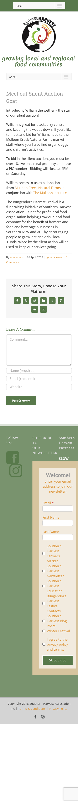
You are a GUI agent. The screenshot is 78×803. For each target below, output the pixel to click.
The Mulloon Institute (50, 192)
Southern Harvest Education (55, 586)
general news (54, 257)
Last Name (50, 531)
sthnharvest (17, 257)
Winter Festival (58, 631)
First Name (50, 517)
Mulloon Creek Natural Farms (38, 187)
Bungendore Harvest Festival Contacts (56, 603)
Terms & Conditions (32, 709)
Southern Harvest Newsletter (55, 571)
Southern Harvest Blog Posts (57, 621)
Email (46, 503)
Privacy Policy (58, 709)
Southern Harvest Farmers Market (54, 553)
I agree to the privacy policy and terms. (57, 644)
